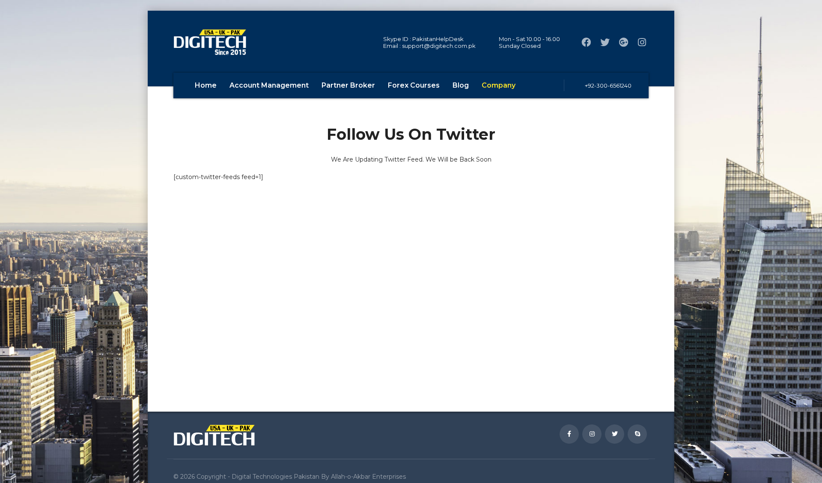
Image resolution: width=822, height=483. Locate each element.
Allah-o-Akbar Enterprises (368, 476)
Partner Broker (348, 85)
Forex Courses (414, 85)
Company (498, 85)
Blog (461, 85)
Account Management (269, 85)
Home (206, 85)
